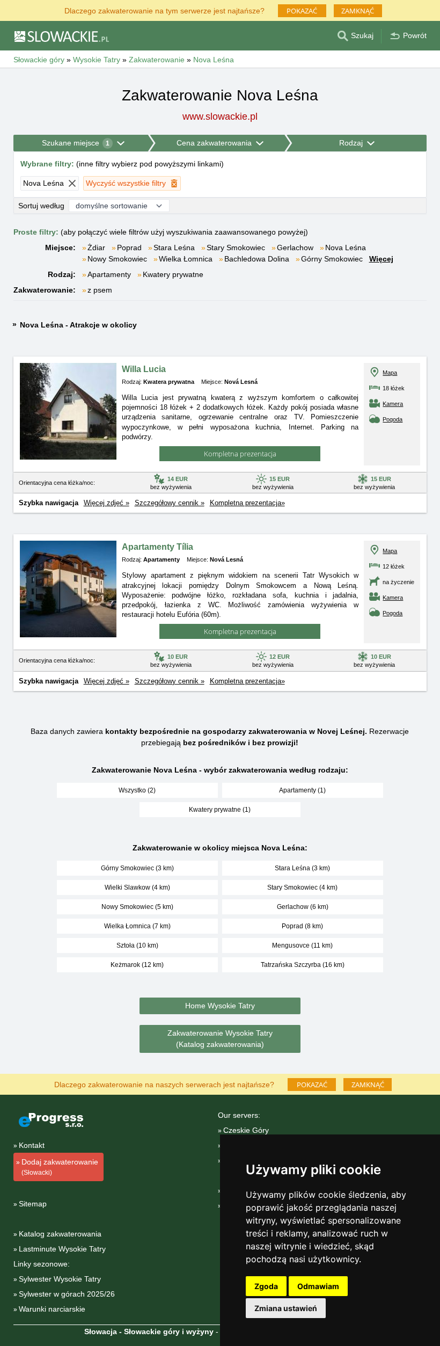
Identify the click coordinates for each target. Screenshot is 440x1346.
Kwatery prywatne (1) (220, 809)
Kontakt (32, 1145)
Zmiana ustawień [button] (285, 1308)
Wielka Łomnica (185, 258)
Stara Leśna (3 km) (302, 868)
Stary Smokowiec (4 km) (302, 887)
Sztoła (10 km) (137, 945)
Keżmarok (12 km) (137, 965)
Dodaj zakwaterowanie (59, 1167)
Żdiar (96, 247)
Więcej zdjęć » (106, 503)
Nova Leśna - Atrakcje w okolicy (78, 325)
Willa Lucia (144, 369)
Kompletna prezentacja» (247, 503)
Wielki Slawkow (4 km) (137, 887)
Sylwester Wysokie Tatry (60, 1279)
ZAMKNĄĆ (357, 11)
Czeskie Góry (246, 1130)
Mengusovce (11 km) (302, 945)
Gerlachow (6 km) (302, 907)
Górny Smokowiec (332, 258)
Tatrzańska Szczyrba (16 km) (302, 965)
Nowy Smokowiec (117, 258)
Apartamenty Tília (157, 546)
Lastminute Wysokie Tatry (62, 1249)
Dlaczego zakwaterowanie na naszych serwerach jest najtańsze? (164, 1083)
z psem (99, 290)
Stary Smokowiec (236, 247)
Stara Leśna (174, 247)
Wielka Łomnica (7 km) (137, 926)
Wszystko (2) (137, 790)
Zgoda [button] (266, 1286)
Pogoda (392, 419)
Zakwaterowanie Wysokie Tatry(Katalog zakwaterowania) (220, 1039)
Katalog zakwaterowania (60, 1233)
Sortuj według (41, 205)
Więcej (381, 258)
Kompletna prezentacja (240, 454)
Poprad (129, 247)
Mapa (390, 372)
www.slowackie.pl (220, 116)
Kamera (393, 404)
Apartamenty (109, 274)
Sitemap (33, 1203)
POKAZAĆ (302, 11)
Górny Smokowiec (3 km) (137, 868)
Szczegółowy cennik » (169, 503)
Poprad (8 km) (302, 926)
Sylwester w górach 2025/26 (67, 1294)
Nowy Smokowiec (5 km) (137, 907)
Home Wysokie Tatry (220, 1005)
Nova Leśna (345, 247)
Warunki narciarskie (52, 1309)
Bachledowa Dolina (256, 258)
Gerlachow (295, 247)
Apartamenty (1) (302, 790)
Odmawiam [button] (318, 1286)
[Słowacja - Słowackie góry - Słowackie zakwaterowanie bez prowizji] (61, 36)
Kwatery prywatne (173, 274)
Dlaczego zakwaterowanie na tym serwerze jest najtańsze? (164, 9)
